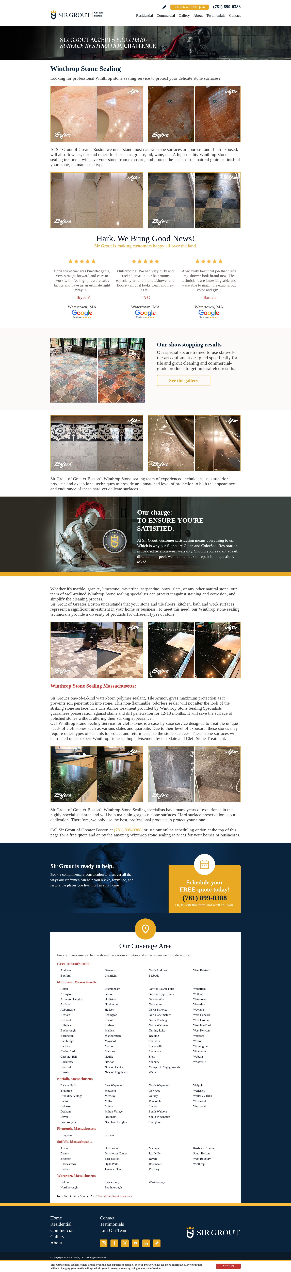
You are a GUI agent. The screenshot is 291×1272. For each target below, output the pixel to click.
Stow (152, 1056)
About (198, 15)
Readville (154, 1153)
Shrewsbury (112, 1182)
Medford (110, 1046)
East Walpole (68, 1122)
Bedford (65, 1014)
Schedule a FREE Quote (189, 7)
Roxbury (154, 1169)
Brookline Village (71, 1096)
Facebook (114, 1243)
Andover (65, 970)
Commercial (166, 15)
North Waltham (158, 1025)
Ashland (65, 1004)
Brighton (65, 1158)
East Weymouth (114, 1085)
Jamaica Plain (113, 1169)
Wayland (198, 1009)
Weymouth (199, 1106)
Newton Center (114, 1067)
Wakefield (199, 988)
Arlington (66, 994)
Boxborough (68, 1030)
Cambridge (67, 1041)
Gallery (184, 15)
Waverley (199, 1004)
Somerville (155, 1046)
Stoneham (155, 1051)
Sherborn (154, 1041)
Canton (64, 1101)
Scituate (110, 1135)
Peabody (154, 975)
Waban (153, 1072)
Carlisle (65, 1046)
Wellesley (199, 1090)
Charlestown (68, 1164)
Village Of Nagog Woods (164, 1067)
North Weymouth (159, 1085)
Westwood (199, 1101)
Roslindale (155, 1164)
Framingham (112, 988)
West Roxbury (202, 1158)
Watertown (199, 999)
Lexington (111, 1014)
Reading (154, 1035)
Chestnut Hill (68, 1056)
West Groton (201, 1020)
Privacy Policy (152, 1264)
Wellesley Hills (202, 1096)
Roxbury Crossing (204, 1148)
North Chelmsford (160, 1014)
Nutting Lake (157, 1030)
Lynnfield (111, 975)
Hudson (109, 1009)
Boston (64, 1153)
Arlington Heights (71, 999)
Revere (153, 1158)
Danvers (110, 970)
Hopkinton (111, 1004)
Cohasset (65, 1106)
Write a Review (164, 7)
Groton (109, 994)
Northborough (69, 1187)
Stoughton (155, 1122)
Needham (110, 1116)
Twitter (125, 1243)
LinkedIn (146, 1243)
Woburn (198, 1056)
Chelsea (65, 1169)
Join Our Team (113, 1230)
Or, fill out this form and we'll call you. (204, 905)
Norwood (154, 1090)
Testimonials (215, 15)
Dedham (65, 1111)
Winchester (200, 1051)
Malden (109, 1030)
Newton (109, 1061)
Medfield (110, 1090)
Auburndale (67, 1009)
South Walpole (158, 1111)
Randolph (155, 1101)
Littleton (110, 1025)
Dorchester (111, 1148)
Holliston (110, 999)
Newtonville (156, 999)
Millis (108, 1101)
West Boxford (201, 970)
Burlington (67, 1035)
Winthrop (199, 1164)
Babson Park (68, 1085)
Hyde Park (111, 1164)
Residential (144, 15)
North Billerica (158, 1009)
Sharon (153, 1106)
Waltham (198, 994)
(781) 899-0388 (227, 6)
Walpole (198, 1085)
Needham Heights (116, 1122)
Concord (65, 1067)
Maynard (110, 1041)
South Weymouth (159, 1116)
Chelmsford (67, 1051)
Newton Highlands (116, 1072)
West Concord (202, 1014)
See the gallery (183, 380)
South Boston (201, 1153)
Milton (109, 1106)
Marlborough (113, 1035)
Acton (64, 988)
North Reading (158, 1020)
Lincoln (109, 1020)
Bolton (64, 1182)
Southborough (113, 1187)
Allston (64, 1148)
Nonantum (155, 1004)
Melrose (110, 1051)
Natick (109, 1056)
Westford (198, 1035)
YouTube (135, 1243)
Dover (64, 1116)
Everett (64, 1072)
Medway (110, 1096)
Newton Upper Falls (161, 994)
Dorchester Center (116, 1153)
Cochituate (67, 1061)
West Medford (202, 1025)
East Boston (112, 1158)
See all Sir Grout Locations (115, 1196)
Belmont (65, 1020)
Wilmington (200, 1046)
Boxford (65, 975)
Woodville (199, 1061)
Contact (235, 15)
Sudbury (154, 1061)
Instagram (103, 1243)
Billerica (65, 1025)
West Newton (201, 1030)
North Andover (158, 970)
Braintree (66, 1090)
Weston (197, 1041)
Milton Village (114, 1111)
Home (56, 1217)
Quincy (153, 1096)
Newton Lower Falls (161, 988)
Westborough (157, 1182)
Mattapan (154, 1148)
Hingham (66, 1135)
